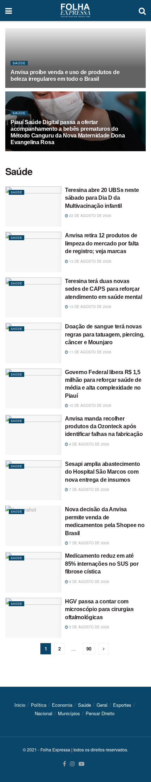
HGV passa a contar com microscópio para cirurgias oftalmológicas (99, 609)
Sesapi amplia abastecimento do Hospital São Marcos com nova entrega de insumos (102, 472)
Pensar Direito (100, 713)
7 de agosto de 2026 (88, 489)
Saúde (19, 63)
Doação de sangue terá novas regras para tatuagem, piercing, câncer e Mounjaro (104, 334)
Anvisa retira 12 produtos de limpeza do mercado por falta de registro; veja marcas (102, 243)
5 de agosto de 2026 (88, 626)
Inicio (19, 704)
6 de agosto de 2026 (88, 581)
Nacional (43, 713)
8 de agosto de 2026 (88, 444)
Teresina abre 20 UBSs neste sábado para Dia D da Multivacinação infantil (102, 198)
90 (88, 648)
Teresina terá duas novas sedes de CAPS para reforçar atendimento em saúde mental (103, 289)
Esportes (122, 704)
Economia (62, 704)
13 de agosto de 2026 (89, 261)
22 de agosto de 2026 (89, 215)
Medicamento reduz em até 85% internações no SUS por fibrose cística (102, 564)
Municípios (69, 713)
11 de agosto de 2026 (89, 352)
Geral (102, 704)
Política (38, 704)
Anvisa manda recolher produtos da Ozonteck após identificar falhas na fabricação (104, 426)
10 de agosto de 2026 (89, 405)
